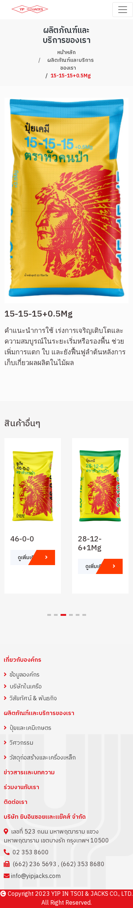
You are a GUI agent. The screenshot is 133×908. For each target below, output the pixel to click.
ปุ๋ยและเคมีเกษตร (30, 728)
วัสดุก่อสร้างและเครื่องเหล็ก (43, 758)
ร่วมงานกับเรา (21, 787)
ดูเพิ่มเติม (28, 557)
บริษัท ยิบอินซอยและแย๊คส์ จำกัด (45, 817)
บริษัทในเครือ (26, 687)
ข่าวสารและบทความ (29, 773)
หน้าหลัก (66, 52)
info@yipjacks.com (36, 876)
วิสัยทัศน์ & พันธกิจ (33, 699)
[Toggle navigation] (122, 9)
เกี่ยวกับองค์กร (22, 660)
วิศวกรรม (21, 743)
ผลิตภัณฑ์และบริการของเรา (70, 64)
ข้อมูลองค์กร (25, 675)
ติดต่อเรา (15, 802)
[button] (49, 615)
